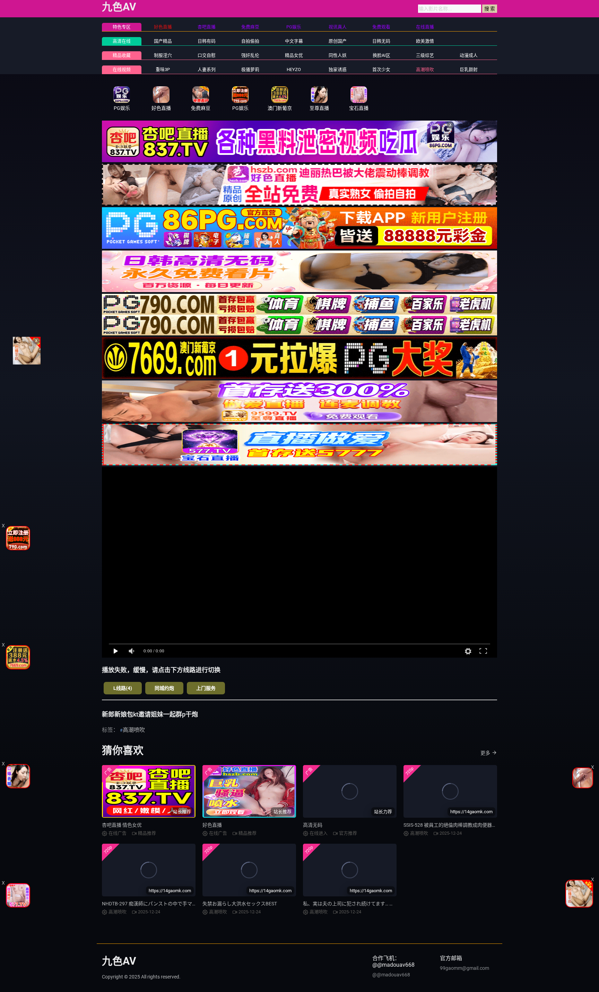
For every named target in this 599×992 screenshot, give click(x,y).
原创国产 (338, 41)
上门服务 (206, 688)
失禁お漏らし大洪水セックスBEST (239, 903)
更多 (485, 753)
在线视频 (122, 69)
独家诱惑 (338, 69)
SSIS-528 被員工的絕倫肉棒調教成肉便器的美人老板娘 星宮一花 (472, 825)
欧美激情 (425, 41)
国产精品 (163, 41)
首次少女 (381, 69)
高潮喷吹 (425, 69)
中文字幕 (294, 41)
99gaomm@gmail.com (464, 968)
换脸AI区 (381, 55)
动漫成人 (469, 55)
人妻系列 (207, 69)
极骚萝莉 (250, 69)
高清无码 (312, 825)
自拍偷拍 (250, 41)
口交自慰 (207, 55)
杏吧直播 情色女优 (122, 825)
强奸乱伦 (250, 55)
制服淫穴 (163, 55)
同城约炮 (164, 688)
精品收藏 (122, 55)
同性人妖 (338, 55)
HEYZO (294, 69)
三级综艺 (425, 55)
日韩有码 (207, 41)
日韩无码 (381, 41)
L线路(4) (122, 688)
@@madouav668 (391, 974)
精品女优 (294, 55)
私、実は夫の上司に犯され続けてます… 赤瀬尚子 (356, 903)
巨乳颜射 (469, 69)
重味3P (163, 69)
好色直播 (212, 825)
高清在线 (122, 41)
